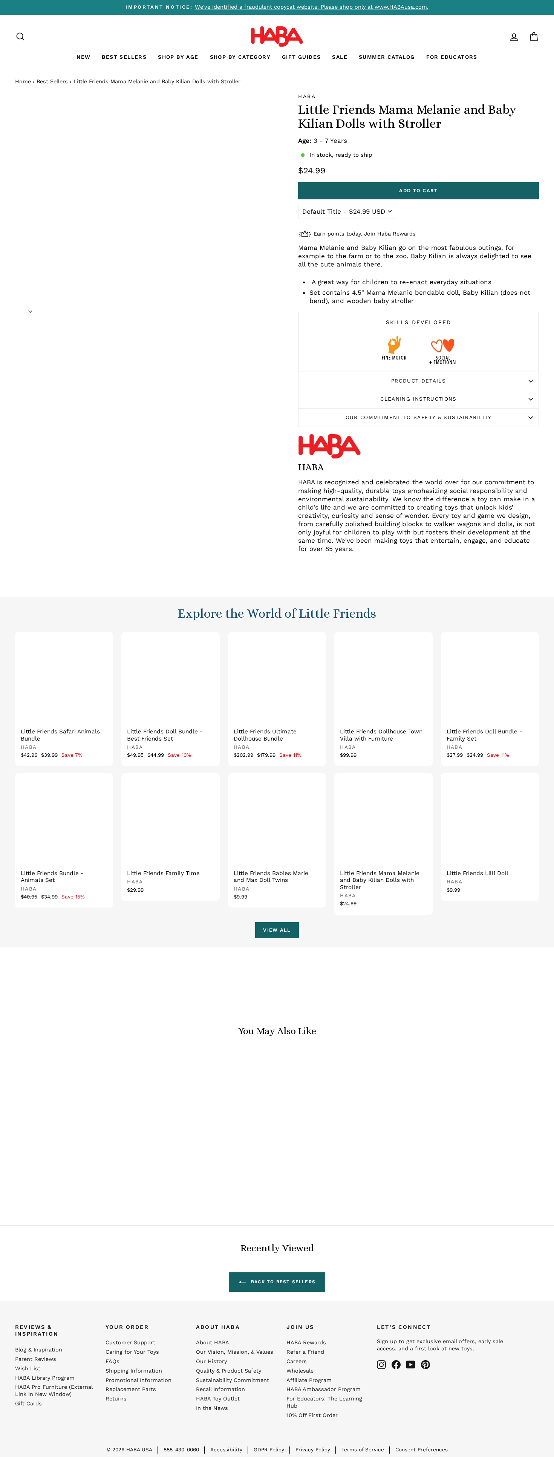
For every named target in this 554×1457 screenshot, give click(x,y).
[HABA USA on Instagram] (381, 1364)
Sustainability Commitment (232, 1380)
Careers (296, 1361)
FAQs (112, 1361)
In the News (212, 1408)
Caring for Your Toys (132, 1352)
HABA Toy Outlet (218, 1399)
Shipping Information (134, 1371)
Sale (339, 57)
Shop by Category (240, 57)
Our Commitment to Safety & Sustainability (419, 417)
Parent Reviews (35, 1359)
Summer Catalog (387, 57)
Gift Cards (28, 1403)
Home (23, 81)
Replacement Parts (131, 1389)
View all (277, 930)
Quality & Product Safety (228, 1371)
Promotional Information (138, 1380)
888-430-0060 (181, 1449)
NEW (83, 57)
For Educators (451, 57)
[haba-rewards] (499, 36)
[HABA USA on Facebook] (396, 1364)
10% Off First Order (312, 1415)
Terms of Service (362, 1449)
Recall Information (220, 1389)
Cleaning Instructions (418, 399)
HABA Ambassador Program (323, 1389)
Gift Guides (301, 57)
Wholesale (300, 1371)
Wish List (27, 1368)
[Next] (30, 309)
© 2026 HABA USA (129, 1449)
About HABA (212, 1342)
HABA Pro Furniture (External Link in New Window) (53, 1390)
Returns (116, 1399)
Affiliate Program (309, 1380)
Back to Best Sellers (282, 1281)
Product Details (418, 381)
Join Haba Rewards (390, 234)
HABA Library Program (45, 1378)
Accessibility (226, 1449)
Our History (211, 1361)
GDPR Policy (269, 1449)
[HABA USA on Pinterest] (425, 1364)
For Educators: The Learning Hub (324, 1402)
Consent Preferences (421, 1449)
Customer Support (130, 1342)
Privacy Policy (312, 1449)
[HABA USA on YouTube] (410, 1364)
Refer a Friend (305, 1352)
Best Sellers (124, 57)
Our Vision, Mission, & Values (234, 1352)
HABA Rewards (306, 1342)
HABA (307, 96)
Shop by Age (178, 57)
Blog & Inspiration (38, 1350)
